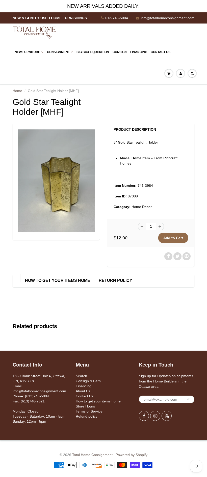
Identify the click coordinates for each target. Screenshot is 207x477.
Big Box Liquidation (92, 52)
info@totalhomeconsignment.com (167, 18)
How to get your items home (57, 280)
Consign (120, 52)
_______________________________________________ (60, 406)
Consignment (58, 52)
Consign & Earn (88, 381)
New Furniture (27, 52)
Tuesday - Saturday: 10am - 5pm (39, 416)
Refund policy (86, 416)
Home (17, 91)
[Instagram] (155, 416)
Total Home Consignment (92, 455)
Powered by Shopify (131, 455)
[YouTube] (167, 416)
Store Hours (85, 406)
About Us (83, 391)
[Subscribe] (188, 399)
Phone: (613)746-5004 (31, 396)
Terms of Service (89, 411)
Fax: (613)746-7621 (29, 401)
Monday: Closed (26, 411)
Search (81, 376)
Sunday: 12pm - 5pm (29, 421)
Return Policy (115, 280)
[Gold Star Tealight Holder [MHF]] (56, 181)
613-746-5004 (116, 18)
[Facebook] (144, 416)
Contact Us (160, 52)
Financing (138, 52)
